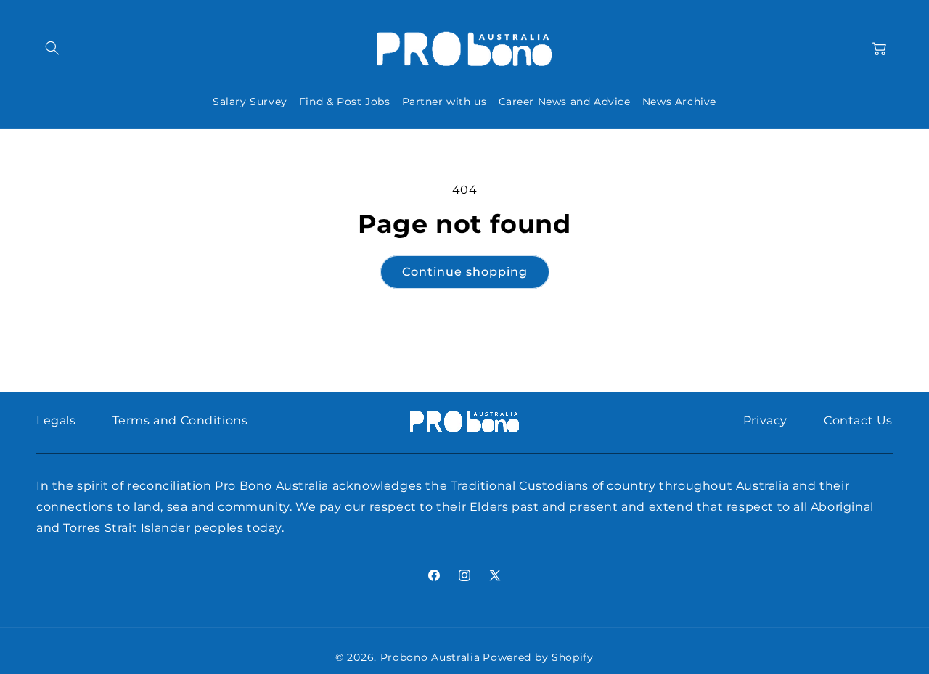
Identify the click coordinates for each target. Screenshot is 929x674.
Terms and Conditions (180, 420)
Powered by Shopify (538, 657)
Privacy (765, 420)
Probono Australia (430, 657)
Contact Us (858, 420)
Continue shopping (465, 272)
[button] (52, 48)
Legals (56, 420)
